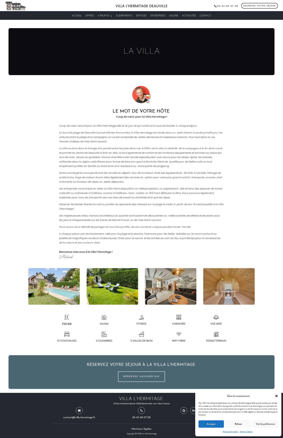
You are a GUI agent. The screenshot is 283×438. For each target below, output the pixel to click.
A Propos (103, 16)
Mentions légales (246, 431)
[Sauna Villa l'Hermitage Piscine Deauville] (229, 304)
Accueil (77, 16)
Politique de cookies (230, 431)
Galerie (174, 16)
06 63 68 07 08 (227, 6)
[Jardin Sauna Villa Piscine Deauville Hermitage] (112, 304)
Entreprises (157, 16)
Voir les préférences (265, 424)
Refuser (238, 424)
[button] (276, 396)
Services (141, 16)
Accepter (211, 424)
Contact (205, 16)
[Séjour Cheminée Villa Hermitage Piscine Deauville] (170, 304)
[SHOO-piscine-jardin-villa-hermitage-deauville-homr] (54, 304)
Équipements (124, 16)
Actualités (189, 16)
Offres (89, 16)
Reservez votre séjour (259, 6)
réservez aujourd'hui (141, 376)
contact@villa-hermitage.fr (79, 417)
